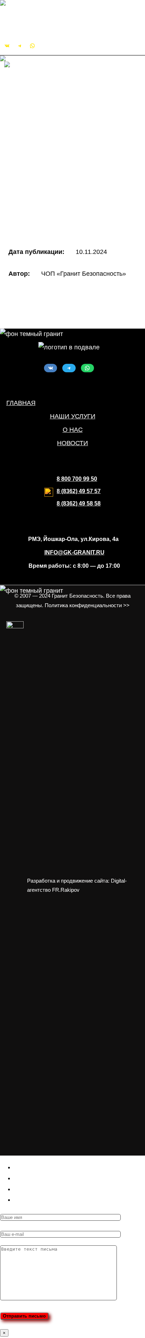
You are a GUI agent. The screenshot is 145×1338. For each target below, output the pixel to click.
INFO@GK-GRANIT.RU (38, 26)
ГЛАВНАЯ (21, 402)
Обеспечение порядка (64, 161)
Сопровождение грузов (66, 172)
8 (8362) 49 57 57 (79, 491)
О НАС (73, 429)
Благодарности (40, 205)
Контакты (31, 194)
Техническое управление (69, 183)
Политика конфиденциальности (65, 215)
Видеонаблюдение (60, 150)
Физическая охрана (60, 139)
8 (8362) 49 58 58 (79, 503)
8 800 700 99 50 (77, 479)
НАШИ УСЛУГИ (72, 416)
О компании (35, 96)
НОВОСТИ (72, 443)
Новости (30, 107)
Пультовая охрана (59, 128)
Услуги (28, 118)
